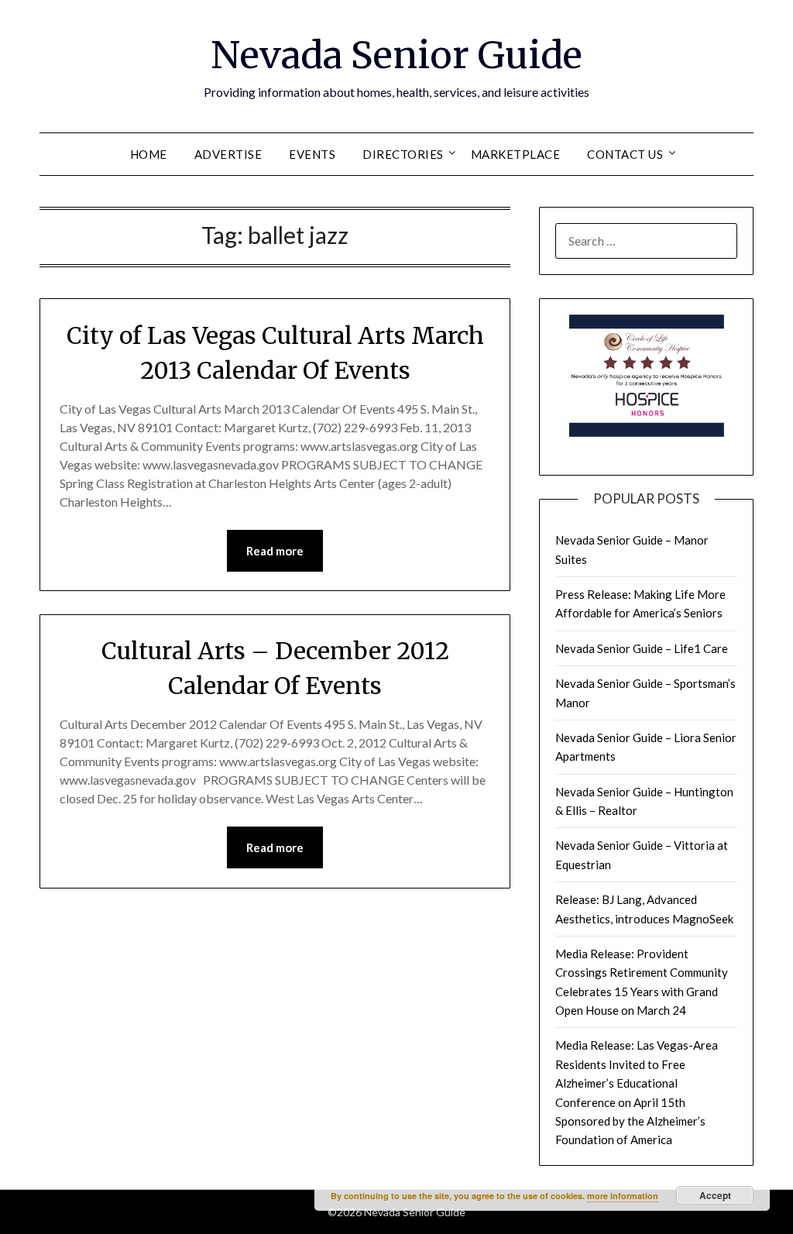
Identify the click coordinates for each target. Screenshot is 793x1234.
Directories (403, 154)
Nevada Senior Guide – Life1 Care (641, 648)
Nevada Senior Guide (396, 55)
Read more (275, 551)
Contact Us (625, 154)
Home (148, 154)
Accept (715, 1195)
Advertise (228, 154)
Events (312, 154)
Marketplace (516, 154)
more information (622, 1195)
